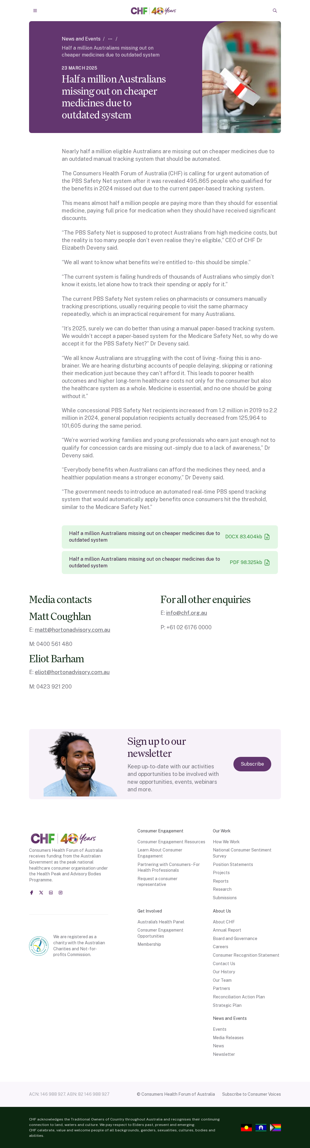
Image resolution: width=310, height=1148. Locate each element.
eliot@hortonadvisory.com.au (72, 672)
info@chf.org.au (186, 613)
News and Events (81, 39)
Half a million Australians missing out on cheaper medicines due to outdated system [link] (111, 51)
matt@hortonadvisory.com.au (72, 630)
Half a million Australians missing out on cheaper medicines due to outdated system (144, 536)
